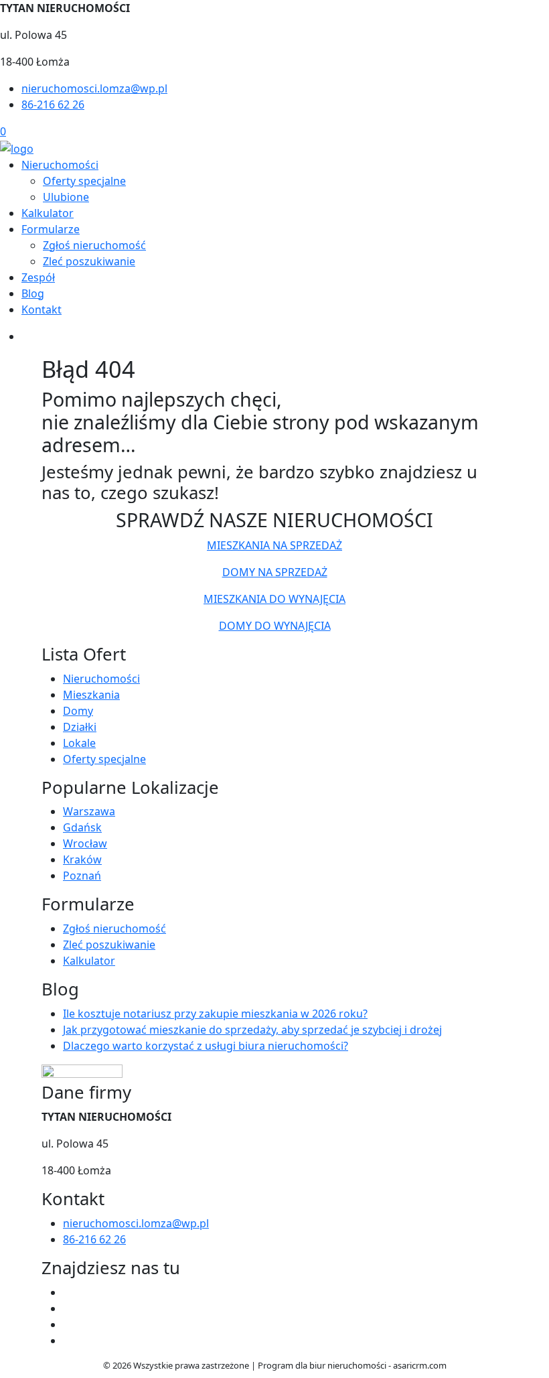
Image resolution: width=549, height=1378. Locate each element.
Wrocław (85, 843)
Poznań (82, 875)
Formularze (50, 229)
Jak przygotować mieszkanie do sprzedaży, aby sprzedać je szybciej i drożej (252, 1029)
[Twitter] (68, 1308)
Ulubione (66, 197)
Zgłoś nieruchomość (94, 245)
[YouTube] (68, 1324)
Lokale (79, 743)
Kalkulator (47, 213)
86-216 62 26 (52, 104)
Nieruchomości (59, 164)
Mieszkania (91, 694)
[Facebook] (68, 1292)
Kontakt (41, 309)
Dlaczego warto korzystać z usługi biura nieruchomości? (205, 1045)
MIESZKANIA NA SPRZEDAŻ (274, 545)
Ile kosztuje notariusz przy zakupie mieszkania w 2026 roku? (215, 1013)
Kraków (82, 859)
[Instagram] (68, 1340)
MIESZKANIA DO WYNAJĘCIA (274, 599)
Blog (32, 293)
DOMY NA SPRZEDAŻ (274, 572)
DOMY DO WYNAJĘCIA (275, 625)
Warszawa (89, 811)
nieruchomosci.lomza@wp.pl (94, 88)
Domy (78, 710)
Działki (79, 726)
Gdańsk (82, 827)
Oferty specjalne (84, 181)
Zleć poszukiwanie (89, 261)
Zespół (38, 277)
